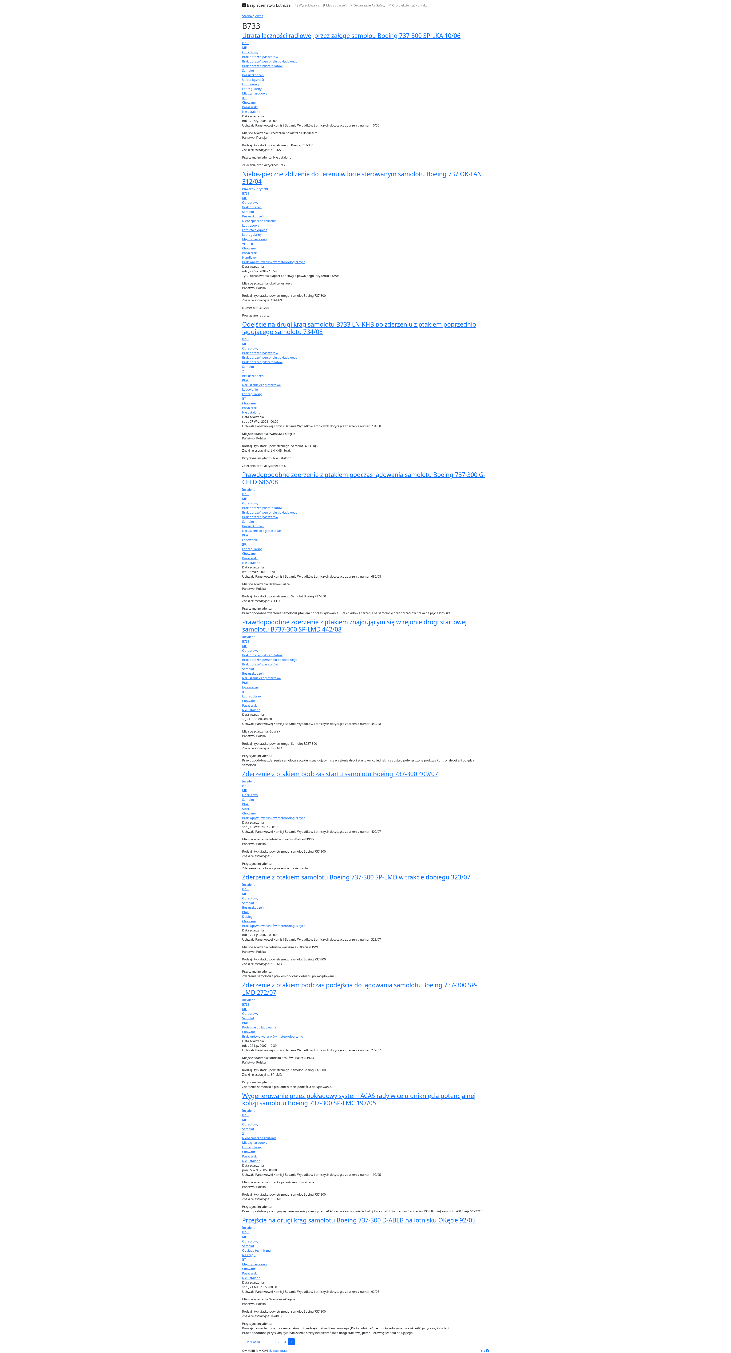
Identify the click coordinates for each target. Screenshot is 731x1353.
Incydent (248, 489)
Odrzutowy (250, 52)
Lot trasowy (250, 84)
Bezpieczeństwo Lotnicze (268, 5)
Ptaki (245, 380)
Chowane (249, 102)
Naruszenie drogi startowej (262, 385)
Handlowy (249, 257)
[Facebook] (487, 1351)
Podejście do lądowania (259, 1027)
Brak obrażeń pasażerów (260, 57)
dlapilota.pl (280, 1351)
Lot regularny (252, 89)
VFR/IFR (247, 244)
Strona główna (252, 16)
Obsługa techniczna (256, 1250)
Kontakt (421, 5)
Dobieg (247, 917)
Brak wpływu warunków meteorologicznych (273, 262)
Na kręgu (248, 1255)
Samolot (248, 70)
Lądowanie (250, 389)
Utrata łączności (253, 80)
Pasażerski (250, 107)
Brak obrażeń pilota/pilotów (262, 66)
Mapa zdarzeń (336, 5)
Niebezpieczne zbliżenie (259, 221)
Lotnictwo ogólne (254, 230)
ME (244, 48)
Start (245, 809)
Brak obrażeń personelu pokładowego (270, 61)
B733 (245, 43)
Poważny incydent (255, 189)
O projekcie (400, 5)
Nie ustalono (251, 112)
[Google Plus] (483, 1351)
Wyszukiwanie (308, 5)
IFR (244, 98)
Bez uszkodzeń (253, 75)
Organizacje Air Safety (369, 5)
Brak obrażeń (252, 207)
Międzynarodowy (254, 93)
